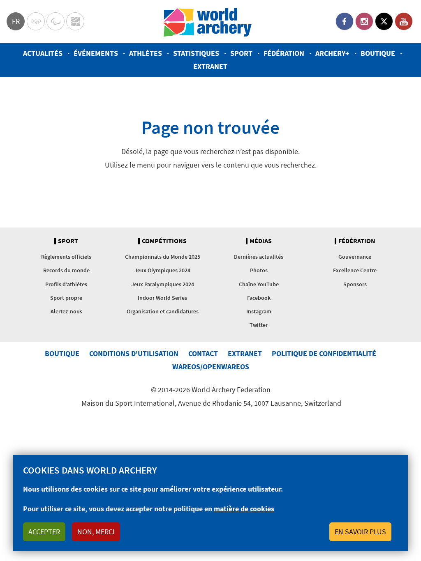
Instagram (364, 21)
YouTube (404, 21)
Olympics (36, 21)
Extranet (210, 66)
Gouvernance (354, 256)
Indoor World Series (162, 297)
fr (16, 21)
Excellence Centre (355, 270)
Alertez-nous (66, 311)
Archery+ (332, 53)
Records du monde (66, 270)
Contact (203, 353)
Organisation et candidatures (163, 311)
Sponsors (355, 284)
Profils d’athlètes (66, 284)
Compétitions (164, 241)
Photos (259, 270)
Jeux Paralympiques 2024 (162, 284)
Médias (261, 241)
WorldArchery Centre (75, 21)
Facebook (344, 21)
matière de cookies (244, 508)
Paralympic (55, 21)
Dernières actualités (258, 256)
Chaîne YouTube (259, 284)
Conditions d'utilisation (133, 353)
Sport (241, 53)
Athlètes (145, 53)
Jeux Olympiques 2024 (162, 270)
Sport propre (66, 297)
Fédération (284, 53)
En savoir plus (360, 531)
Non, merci (96, 531)
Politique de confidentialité (324, 353)
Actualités (42, 53)
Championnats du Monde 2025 (162, 256)
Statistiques (196, 53)
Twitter (384, 21)
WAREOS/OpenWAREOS (210, 366)
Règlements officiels (66, 256)
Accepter (44, 531)
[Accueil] (207, 21)
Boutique (378, 53)
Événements (96, 53)
